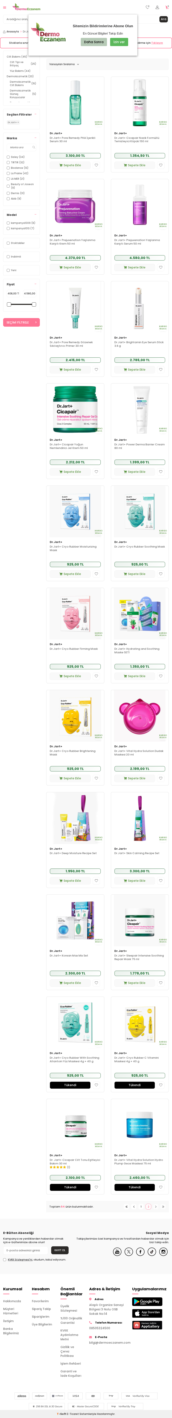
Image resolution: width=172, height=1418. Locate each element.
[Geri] (133, 1206)
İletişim (8, 1321)
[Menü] (4, 7)
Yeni (13, 270)
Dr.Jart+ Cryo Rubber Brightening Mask (72, 753)
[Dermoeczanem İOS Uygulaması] (143, 1313)
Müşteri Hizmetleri (10, 1311)
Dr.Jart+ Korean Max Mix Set (69, 956)
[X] (129, 1255)
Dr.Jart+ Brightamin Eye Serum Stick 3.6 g (139, 344)
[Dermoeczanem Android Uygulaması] (143, 1301)
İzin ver (119, 42)
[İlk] (126, 1206)
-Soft (62, 1414)
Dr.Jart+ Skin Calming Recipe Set (136, 853)
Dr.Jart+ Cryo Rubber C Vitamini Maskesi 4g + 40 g (136, 1059)
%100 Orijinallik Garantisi (71, 1320)
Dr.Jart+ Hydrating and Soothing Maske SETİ (136, 650)
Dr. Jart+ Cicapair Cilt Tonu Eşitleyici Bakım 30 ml (75, 1161)
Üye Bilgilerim (42, 1324)
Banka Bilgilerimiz (11, 1331)
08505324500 (99, 1328)
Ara (163, 19)
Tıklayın (157, 43)
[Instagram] (163, 1255)
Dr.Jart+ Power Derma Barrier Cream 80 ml (139, 446)
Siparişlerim (40, 1317)
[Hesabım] (157, 7)
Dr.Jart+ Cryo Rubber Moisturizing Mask (73, 548)
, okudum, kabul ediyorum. (37, 1259)
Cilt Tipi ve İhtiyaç (23, 63)
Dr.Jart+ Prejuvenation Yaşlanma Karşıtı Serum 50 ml (137, 242)
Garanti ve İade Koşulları (70, 1373)
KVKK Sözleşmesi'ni (20, 1259)
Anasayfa (13, 31)
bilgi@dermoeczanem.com (107, 1343)
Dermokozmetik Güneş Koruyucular (23, 94)
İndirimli (16, 256)
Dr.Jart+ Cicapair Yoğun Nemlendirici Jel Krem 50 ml (69, 446)
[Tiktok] (152, 1255)
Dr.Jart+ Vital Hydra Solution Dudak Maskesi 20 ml (138, 753)
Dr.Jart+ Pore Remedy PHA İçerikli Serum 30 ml (72, 139)
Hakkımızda (12, 1301)
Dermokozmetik (20, 76)
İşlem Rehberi (70, 1363)
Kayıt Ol (60, 1250)
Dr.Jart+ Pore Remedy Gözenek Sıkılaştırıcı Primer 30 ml (71, 344)
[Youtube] (117, 1255)
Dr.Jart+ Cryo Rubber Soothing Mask (139, 547)
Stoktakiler (18, 243)
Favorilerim (40, 1301)
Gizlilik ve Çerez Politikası (67, 1351)
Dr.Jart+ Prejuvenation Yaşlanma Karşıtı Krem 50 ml (72, 242)
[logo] (26, 7)
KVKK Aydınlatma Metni (69, 1334)
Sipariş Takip (41, 1309)
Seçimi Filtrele (18, 322)
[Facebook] (140, 1255)
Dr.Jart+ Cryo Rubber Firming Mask (74, 649)
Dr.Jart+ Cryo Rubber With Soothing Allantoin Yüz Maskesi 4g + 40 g (74, 1059)
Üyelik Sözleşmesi (68, 1308)
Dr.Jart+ (56, 133)
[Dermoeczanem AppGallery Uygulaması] (143, 1325)
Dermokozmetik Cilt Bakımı (23, 83)
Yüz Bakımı (20, 71)
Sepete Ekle (72, 165)
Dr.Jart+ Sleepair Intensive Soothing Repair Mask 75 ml (139, 957)
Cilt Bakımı (17, 56)
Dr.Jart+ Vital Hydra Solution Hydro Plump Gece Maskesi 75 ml (138, 1161)
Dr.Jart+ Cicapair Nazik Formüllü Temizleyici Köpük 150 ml (136, 139)
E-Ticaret (73, 1414)
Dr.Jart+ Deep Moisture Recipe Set (73, 853)
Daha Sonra (94, 42)
